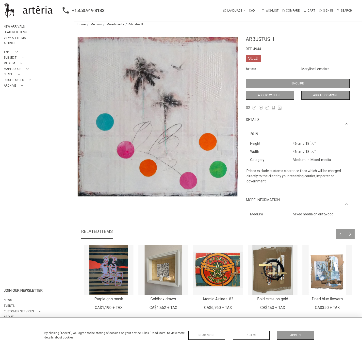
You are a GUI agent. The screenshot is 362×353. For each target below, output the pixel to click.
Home (82, 24)
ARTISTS (9, 43)
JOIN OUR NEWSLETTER (23, 291)
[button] (12, 52)
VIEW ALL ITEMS (15, 38)
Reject (251, 335)
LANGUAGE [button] (235, 10)
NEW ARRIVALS (14, 26)
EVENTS (9, 305)
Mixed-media (115, 24)
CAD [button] (252, 10)
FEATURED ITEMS (15, 32)
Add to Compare (325, 95)
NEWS (8, 300)
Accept (295, 335)
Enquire (298, 83)
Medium (96, 24)
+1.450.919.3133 (88, 10)
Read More (206, 335)
